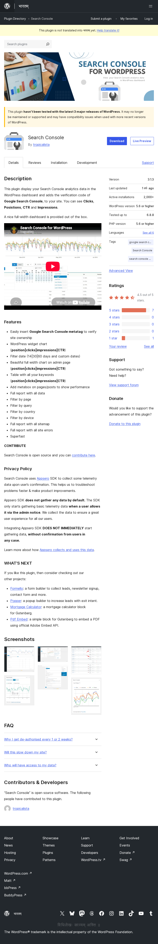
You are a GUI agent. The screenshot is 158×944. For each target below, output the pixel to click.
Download (117, 141)
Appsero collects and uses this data (67, 550)
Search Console (142, 250)
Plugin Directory (15, 18)
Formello (16, 588)
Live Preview (142, 141)
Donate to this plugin (125, 424)
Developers (89, 853)
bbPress (12, 888)
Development (87, 163)
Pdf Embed (19, 619)
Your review (118, 346)
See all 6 (148, 232)
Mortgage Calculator (25, 607)
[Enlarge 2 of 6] (29, 681)
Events (125, 845)
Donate (127, 853)
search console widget (141, 258)
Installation (59, 163)
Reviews (34, 163)
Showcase (50, 838)
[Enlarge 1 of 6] (29, 652)
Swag (126, 860)
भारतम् (17, 914)
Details (13, 163)
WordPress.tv (93, 860)
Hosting (10, 853)
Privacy (9, 860)
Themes (49, 845)
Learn (85, 838)
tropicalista (41, 144)
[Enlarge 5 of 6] (96, 652)
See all (149, 346)
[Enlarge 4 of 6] (62, 671)
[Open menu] (151, 6)
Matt (10, 881)
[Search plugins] (48, 44)
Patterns (49, 860)
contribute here (83, 455)
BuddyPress (15, 895)
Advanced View (121, 271)
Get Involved (129, 838)
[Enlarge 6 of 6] (96, 683)
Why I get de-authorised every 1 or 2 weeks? (38, 739)
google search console (141, 242)
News (8, 845)
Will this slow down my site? (25, 752)
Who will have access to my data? (30, 765)
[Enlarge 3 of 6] (62, 652)
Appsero (43, 478)
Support (148, 163)
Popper (15, 601)
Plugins (48, 853)
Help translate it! (108, 30)
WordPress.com (18, 873)
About (8, 838)
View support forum (124, 385)
